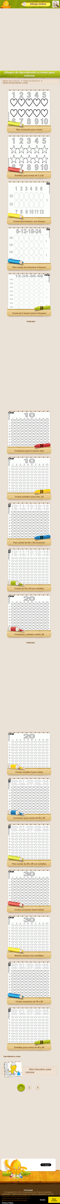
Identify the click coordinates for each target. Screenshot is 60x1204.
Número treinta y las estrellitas (29, 956)
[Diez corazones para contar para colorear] (29, 125)
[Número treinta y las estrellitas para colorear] (29, 951)
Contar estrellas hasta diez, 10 (29, 497)
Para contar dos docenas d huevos (29, 267)
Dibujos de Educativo (31, 81)
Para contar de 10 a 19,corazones (29, 543)
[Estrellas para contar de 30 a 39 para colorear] (29, 1043)
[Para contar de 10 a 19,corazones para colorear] (29, 538)
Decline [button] (42, 1200)
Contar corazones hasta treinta (29, 910)
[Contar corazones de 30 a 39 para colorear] (29, 997)
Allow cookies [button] (54, 1199)
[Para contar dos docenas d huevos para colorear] (29, 263)
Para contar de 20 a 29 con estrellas (29, 864)
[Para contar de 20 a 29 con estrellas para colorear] (29, 859)
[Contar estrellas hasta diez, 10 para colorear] (29, 492)
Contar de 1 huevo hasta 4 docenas (29, 313)
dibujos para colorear (11, 81)
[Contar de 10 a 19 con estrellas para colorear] (29, 584)
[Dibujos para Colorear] (6, 4)
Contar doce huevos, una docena (29, 221)
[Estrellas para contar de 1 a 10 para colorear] (29, 171)
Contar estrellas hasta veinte (29, 772)
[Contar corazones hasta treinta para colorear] (29, 905)
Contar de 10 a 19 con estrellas (29, 588)
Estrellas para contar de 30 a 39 (29, 1047)
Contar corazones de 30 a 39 (29, 1001)
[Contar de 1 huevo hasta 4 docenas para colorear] (29, 308)
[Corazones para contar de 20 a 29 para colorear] (29, 813)
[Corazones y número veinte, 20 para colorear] (29, 630)
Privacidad (28, 1190)
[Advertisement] (30, 39)
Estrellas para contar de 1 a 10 (29, 175)
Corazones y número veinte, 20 (29, 634)
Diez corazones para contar (29, 129)
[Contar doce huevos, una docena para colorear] (29, 217)
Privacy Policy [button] (7, 1203)
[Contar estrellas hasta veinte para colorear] (29, 767)
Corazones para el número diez (29, 451)
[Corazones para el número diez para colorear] (29, 446)
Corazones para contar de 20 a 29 (29, 818)
